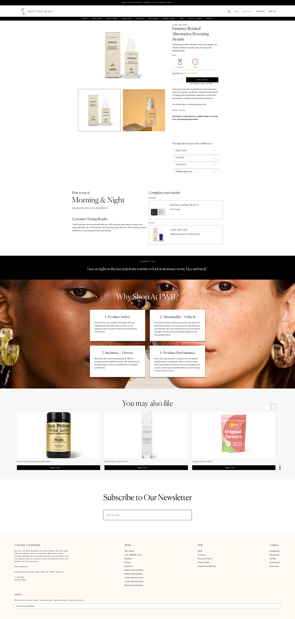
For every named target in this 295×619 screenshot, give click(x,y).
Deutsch (247, 11)
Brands (128, 559)
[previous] (267, 406)
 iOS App (19, 577)
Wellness (153, 19)
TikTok (272, 559)
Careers (129, 566)
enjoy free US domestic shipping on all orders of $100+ (147, 2)
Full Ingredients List (184, 172)
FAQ (200, 551)
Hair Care (127, 19)
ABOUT (209, 19)
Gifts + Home (195, 19)
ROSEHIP (180, 158)
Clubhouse (274, 562)
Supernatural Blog (134, 570)
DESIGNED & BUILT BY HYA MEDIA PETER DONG (36, 616)
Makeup (140, 19)
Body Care (112, 19)
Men (182, 19)
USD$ (236, 11)
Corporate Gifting (207, 566)
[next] (273, 406)
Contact (202, 555)
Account (260, 11)
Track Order (204, 562)
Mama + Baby (169, 19)
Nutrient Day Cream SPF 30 (116, 461)
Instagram (274, 551)
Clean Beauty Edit (134, 578)
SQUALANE (181, 165)
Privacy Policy (205, 559)
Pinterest (274, 566)
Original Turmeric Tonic (202, 461)
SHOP (85, 19)
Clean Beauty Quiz (134, 581)
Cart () (272, 11)
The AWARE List (133, 555)
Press (127, 562)
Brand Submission (134, 585)
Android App (20, 580)
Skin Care (97, 19)
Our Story (129, 551)
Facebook (274, 555)
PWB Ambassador (134, 574)
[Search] (229, 11)
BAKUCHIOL (182, 151)
